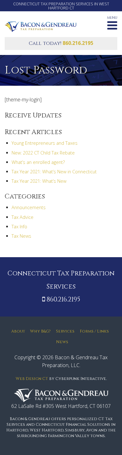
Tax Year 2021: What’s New (39, 181)
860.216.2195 (78, 43)
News (62, 342)
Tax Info (19, 227)
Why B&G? (40, 331)
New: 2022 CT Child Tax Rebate (43, 153)
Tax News (21, 236)
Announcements (29, 207)
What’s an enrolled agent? (38, 162)
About (18, 331)
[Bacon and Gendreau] (41, 26)
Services (65, 331)
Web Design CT (32, 379)
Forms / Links (94, 331)
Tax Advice (22, 217)
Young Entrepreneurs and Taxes (45, 143)
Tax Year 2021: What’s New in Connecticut (54, 172)
